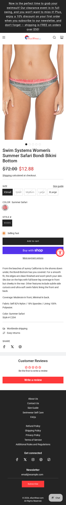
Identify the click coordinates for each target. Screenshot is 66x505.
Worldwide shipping (17, 328)
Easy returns (13, 333)
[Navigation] (3, 37)
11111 (7, 223)
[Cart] (61, 37)
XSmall (7, 192)
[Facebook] (17, 459)
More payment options (33, 258)
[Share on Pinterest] (20, 347)
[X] (25, 459)
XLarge (53, 192)
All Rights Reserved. (33, 501)
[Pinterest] (41, 459)
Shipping (7, 175)
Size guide (58, 186)
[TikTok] (49, 459)
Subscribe (33, 484)
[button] (26, 144)
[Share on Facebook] (4, 347)
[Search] (54, 37)
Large (42, 192)
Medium (30, 192)
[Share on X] (12, 347)
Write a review (33, 380)
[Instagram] (33, 459)
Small (18, 192)
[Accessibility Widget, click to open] (60, 252)
